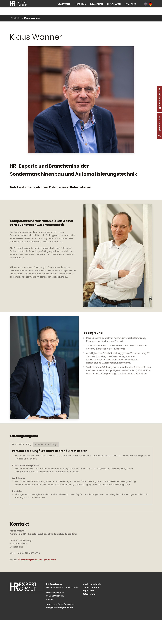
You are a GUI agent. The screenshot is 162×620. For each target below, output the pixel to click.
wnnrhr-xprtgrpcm (38, 559)
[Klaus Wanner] (117, 255)
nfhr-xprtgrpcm (60, 607)
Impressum (88, 590)
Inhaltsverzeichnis (92, 584)
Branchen (96, 4)
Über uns (80, 4)
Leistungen (114, 4)
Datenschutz (89, 594)
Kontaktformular (91, 587)
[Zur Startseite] (18, 3)
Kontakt (130, 4)
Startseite (63, 4)
